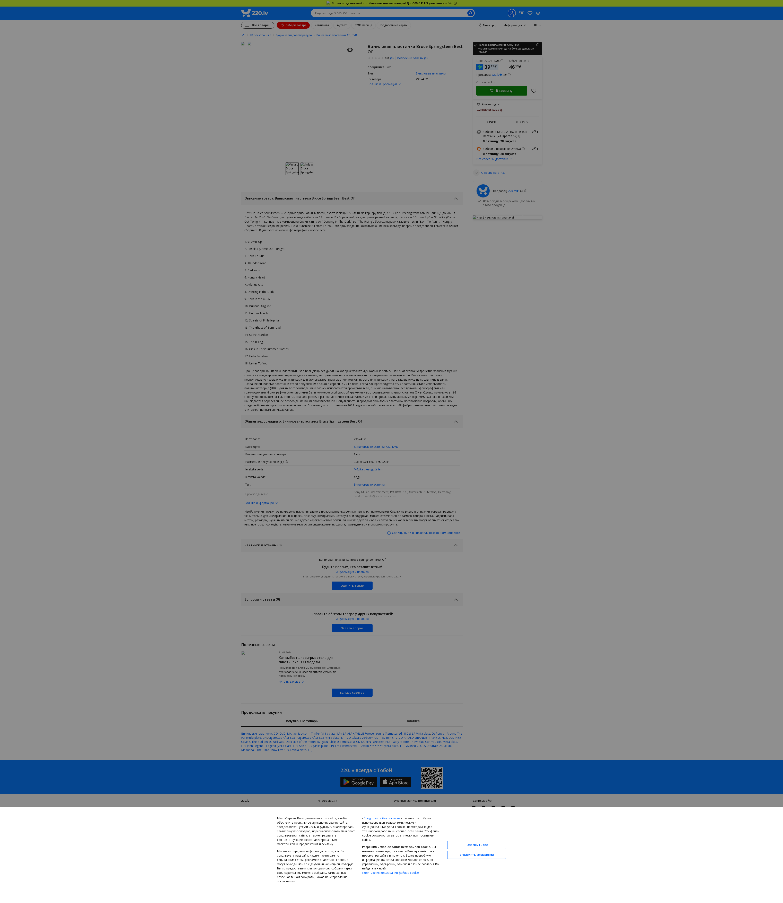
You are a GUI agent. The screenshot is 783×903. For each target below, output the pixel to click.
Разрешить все (477, 845)
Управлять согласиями (477, 855)
